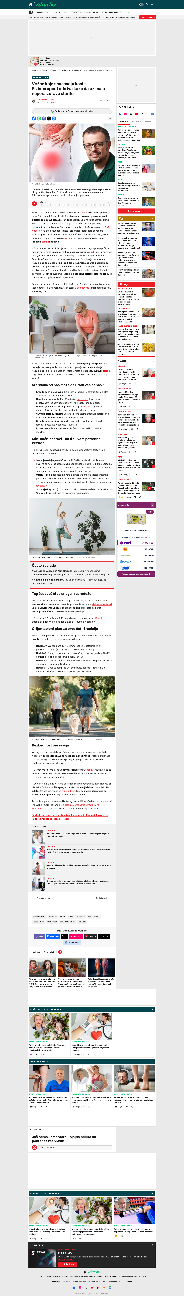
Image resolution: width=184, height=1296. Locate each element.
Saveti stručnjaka (49, 70)
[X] (131, 114)
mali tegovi (82, 399)
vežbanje (80, 917)
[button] (105, 101)
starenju (67, 238)
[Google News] (152, 114)
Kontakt (65, 1281)
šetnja (97, 917)
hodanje (82, 922)
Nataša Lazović (47, 100)
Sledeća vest (101, 898)
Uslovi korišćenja (125, 1281)
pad (83, 212)
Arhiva (98, 1281)
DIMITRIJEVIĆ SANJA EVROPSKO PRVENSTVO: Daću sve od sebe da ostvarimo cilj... (80, 17)
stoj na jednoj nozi (102, 604)
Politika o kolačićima (87, 1281)
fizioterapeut (39, 917)
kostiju (45, 241)
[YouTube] (136, 114)
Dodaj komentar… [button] (47, 1147)
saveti (63, 917)
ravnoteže (41, 485)
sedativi (89, 769)
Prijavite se (69, 1264)
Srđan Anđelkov (67, 922)
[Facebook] (120, 114)
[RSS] (147, 114)
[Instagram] (125, 114)
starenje (53, 917)
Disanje (99, 618)
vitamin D (89, 406)
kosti (70, 917)
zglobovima (83, 287)
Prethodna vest (43, 898)
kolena (106, 371)
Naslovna (35, 70)
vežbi (92, 252)
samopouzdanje (67, 791)
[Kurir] (42, 4)
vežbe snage (38, 922)
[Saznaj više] (153, 1245)
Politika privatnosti (110, 1281)
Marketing (56, 1281)
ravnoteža (52, 922)
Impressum (73, 1281)
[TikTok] (141, 114)
